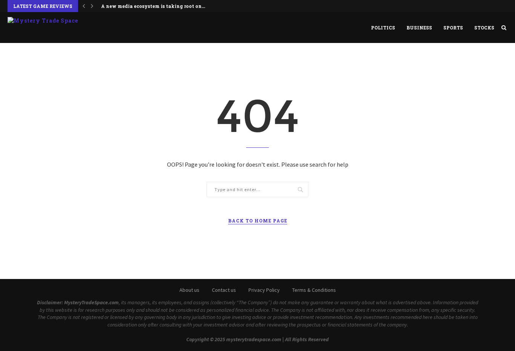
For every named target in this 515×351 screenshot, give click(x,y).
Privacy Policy (264, 290)
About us (189, 290)
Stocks (484, 28)
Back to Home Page (257, 221)
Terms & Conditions (314, 290)
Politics (383, 28)
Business (419, 28)
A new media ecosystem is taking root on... (153, 6)
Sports (453, 28)
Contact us (224, 290)
